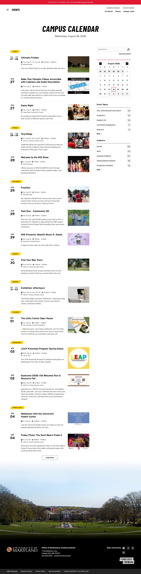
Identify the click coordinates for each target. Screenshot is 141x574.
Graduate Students (113, 156)
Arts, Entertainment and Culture (113, 111)
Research (113, 130)
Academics (113, 115)
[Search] (128, 49)
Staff (113, 151)
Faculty (113, 147)
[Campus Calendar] (16, 9)
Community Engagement (113, 125)
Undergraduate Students (113, 161)
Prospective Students (113, 166)
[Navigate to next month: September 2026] (127, 63)
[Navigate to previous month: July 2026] (100, 63)
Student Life (113, 120)
